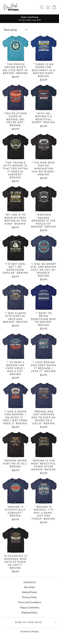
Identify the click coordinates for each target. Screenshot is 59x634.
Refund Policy (29, 592)
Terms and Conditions (29, 602)
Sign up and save (28, 622)
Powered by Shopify (29, 631)
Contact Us (29, 582)
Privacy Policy (29, 597)
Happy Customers (29, 607)
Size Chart (29, 587)
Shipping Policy (29, 612)
